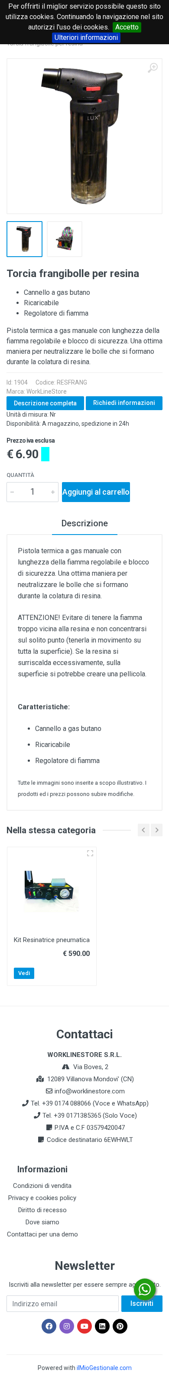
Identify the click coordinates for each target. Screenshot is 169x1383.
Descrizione (85, 523)
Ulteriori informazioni (86, 37)
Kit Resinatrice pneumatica (52, 940)
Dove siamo (42, 1222)
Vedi (24, 973)
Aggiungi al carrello (96, 491)
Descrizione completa (45, 403)
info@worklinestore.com (90, 1091)
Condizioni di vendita (42, 1186)
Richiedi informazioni (124, 402)
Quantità (20, 475)
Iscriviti (141, 1303)
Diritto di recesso (42, 1210)
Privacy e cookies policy (42, 1198)
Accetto (127, 27)
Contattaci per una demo (42, 1234)
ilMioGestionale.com (104, 1367)
